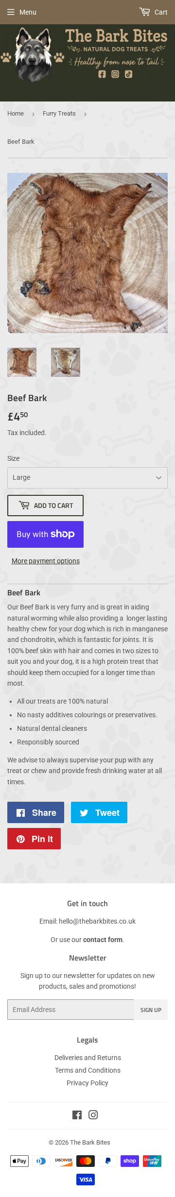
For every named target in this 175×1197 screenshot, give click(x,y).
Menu (27, 12)
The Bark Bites (90, 1142)
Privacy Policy (87, 1083)
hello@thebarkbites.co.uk (97, 921)
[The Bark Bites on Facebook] (77, 1116)
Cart (160, 12)
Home (15, 113)
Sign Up (150, 1009)
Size (13, 458)
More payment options (46, 561)
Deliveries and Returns (87, 1058)
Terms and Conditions (88, 1070)
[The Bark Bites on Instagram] (93, 1116)
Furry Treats (59, 113)
